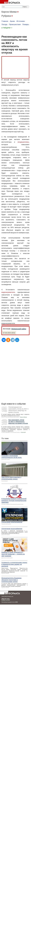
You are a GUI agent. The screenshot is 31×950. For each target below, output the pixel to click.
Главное (5, 21)
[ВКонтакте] (4, 340)
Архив (12, 21)
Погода (4, 24)
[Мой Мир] (17, 340)
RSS (17, 602)
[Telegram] (13, 340)
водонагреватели (8, 292)
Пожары (25, 24)
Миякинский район (18, 329)
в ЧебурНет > (7, 28)
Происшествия (15, 24)
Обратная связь (6, 598)
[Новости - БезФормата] (10, 2)
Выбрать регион (6, 600)
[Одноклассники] (8, 340)
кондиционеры (23, 142)
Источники (20, 21)
